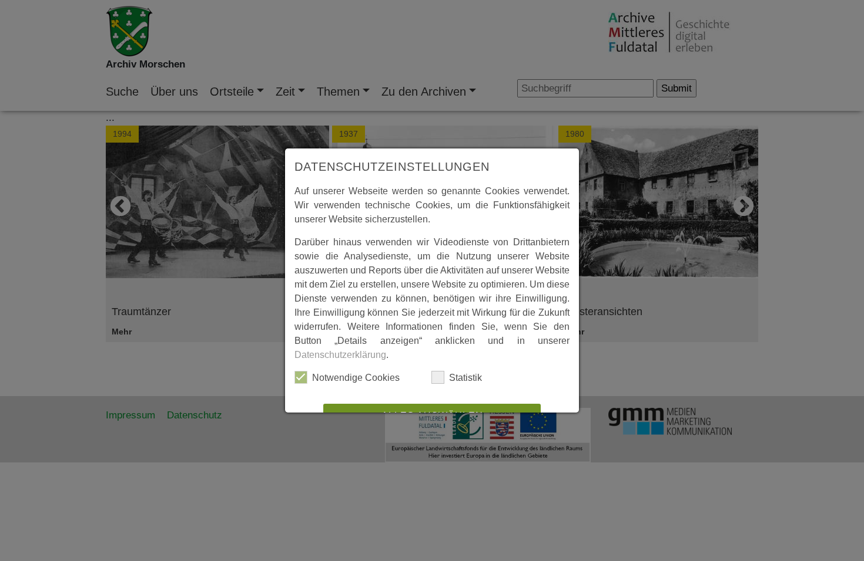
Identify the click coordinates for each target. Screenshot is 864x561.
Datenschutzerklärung (340, 355)
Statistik (465, 378)
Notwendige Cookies (356, 378)
